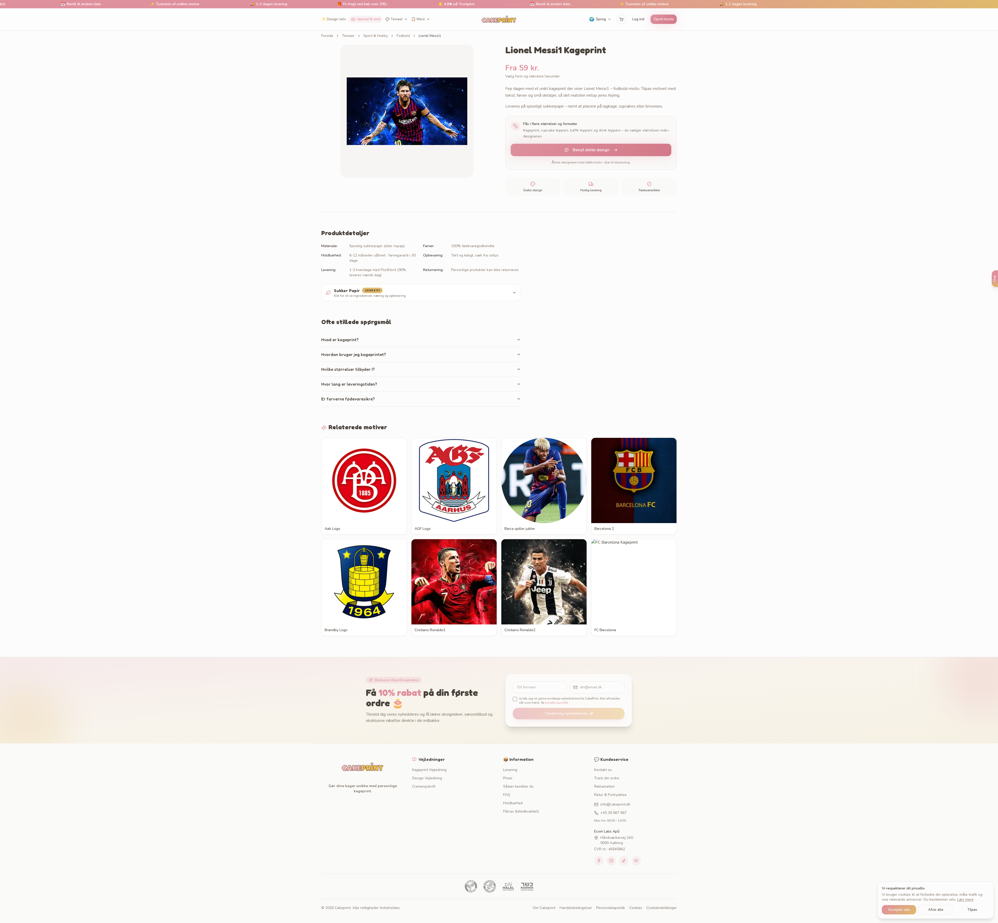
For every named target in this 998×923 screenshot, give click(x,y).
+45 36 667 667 (613, 812)
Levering (510, 769)
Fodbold (403, 35)
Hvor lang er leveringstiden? (349, 384)
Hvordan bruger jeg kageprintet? (353, 354)
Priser (508, 778)
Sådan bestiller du (518, 786)
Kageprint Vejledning (429, 769)
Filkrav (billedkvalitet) (521, 811)
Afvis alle (935, 909)
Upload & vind (368, 19)
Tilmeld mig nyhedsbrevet (565, 713)
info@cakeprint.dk (615, 804)
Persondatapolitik (610, 907)
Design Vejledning (427, 778)
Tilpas (972, 909)
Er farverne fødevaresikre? (348, 398)
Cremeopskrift (423, 786)
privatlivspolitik (556, 703)
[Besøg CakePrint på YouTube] (636, 860)
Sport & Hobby (375, 35)
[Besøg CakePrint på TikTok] (623, 860)
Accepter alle (899, 909)
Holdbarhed (513, 803)
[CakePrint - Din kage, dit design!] (499, 19)
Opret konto (664, 19)
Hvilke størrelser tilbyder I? (348, 369)
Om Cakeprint (544, 907)
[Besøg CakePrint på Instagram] (611, 860)
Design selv (333, 19)
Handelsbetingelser (576, 907)
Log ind (638, 19)
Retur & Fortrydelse (610, 794)
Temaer (397, 19)
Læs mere (965, 899)
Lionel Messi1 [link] (430, 35)
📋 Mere (418, 19)
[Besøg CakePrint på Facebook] (598, 860)
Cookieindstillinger (661, 907)
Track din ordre (606, 778)
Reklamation (604, 786)
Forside (327, 35)
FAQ (506, 794)
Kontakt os (603, 769)
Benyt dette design (591, 150)
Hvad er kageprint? (340, 339)
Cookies (635, 907)
